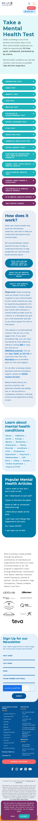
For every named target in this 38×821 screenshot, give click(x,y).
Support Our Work (19, 761)
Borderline (21, 442)
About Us (24, 739)
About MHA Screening (26, 745)
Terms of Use (30, 781)
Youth (5, 745)
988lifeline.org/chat (14, 350)
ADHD (8, 439)
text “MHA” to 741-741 (19, 353)
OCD (7, 451)
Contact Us (6, 755)
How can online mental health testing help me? (19, 263)
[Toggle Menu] (34, 4)
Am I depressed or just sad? (18, 496)
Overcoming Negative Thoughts (28, 724)
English (29, 11)
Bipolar (8, 442)
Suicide (26, 461)
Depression (10, 445)
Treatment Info (9, 716)
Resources (25, 707)
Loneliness (22, 448)
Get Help (25, 716)
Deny (13, 816)
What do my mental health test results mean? (19, 274)
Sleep (16, 461)
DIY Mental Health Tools (28, 713)
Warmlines (9, 359)
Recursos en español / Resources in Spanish (26, 734)
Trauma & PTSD (12, 467)
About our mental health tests (19, 285)
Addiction (19, 436)
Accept (24, 816)
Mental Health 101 (9, 714)
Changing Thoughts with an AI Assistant (28, 728)
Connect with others (26, 719)
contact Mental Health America (20, 799)
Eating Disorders (9, 732)
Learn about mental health (9, 707)
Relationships (11, 457)
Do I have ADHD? (13, 526)
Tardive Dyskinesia (14, 464)
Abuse (8, 436)
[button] (29, 4)
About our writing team (28, 749)
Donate (31, 8)
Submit (19, 696)
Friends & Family (9, 748)
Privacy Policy (19, 782)
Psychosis (24, 454)
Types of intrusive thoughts (18, 500)
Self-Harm (7, 737)
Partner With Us (8, 752)
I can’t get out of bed (15, 530)
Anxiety (18, 439)
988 (21, 345)
